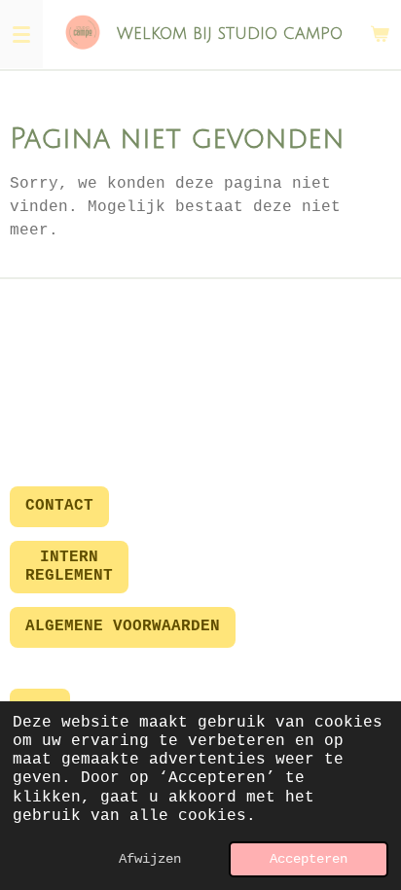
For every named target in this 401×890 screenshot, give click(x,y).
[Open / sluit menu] (21, 34)
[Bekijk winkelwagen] (379, 34)
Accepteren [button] (308, 859)
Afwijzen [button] (150, 859)
